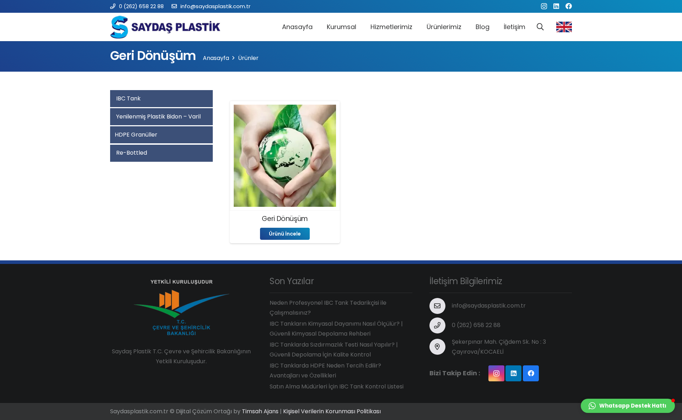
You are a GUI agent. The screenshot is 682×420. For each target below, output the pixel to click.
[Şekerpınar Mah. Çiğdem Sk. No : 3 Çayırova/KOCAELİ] (440, 347)
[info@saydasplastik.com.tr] (440, 306)
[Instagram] (544, 6)
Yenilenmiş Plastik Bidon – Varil (158, 116)
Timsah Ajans (260, 411)
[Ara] (540, 27)
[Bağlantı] (168, 27)
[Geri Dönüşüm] (285, 109)
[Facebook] (568, 6)
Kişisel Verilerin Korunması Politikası (332, 411)
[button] (628, 406)
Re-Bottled (131, 153)
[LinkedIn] (556, 6)
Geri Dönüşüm (285, 218)
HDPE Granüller (136, 135)
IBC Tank (128, 98)
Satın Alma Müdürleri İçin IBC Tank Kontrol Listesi (337, 386)
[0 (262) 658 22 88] (440, 325)
